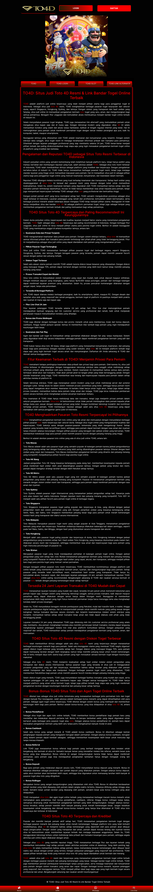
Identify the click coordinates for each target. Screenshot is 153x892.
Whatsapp (95, 890)
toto (82, 112)
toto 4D (54, 106)
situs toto (47, 183)
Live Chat (134, 890)
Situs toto (55, 401)
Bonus (19, 890)
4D (119, 125)
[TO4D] (38, 12)
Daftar (57, 891)
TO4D (26, 104)
